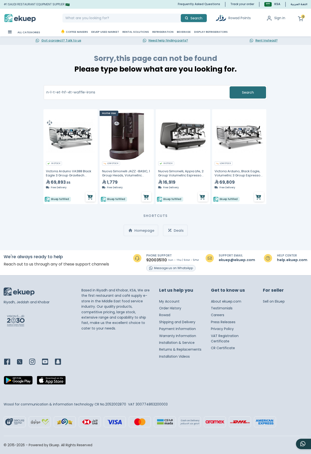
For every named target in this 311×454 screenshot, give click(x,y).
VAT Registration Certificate (225, 338)
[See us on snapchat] (60, 362)
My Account (169, 301)
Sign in (279, 18)
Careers (217, 315)
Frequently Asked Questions (199, 4)
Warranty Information (177, 335)
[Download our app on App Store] (51, 382)
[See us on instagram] (35, 362)
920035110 (156, 260)
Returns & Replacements (180, 349)
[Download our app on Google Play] (18, 382)
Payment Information (177, 328)
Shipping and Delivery (177, 322)
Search (248, 92)
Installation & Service (177, 342)
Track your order (242, 4)
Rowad (164, 315)
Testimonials (222, 308)
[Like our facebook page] (10, 362)
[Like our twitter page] (23, 362)
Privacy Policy (222, 328)
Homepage (143, 230)
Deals (178, 230)
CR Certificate (223, 348)
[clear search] (178, 18)
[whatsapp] (303, 444)
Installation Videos (174, 356)
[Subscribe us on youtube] (48, 362)
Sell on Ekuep (274, 301)
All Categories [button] (28, 32)
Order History (170, 308)
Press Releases (223, 322)
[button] (272, 4)
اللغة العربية (299, 4)
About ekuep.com (226, 301)
